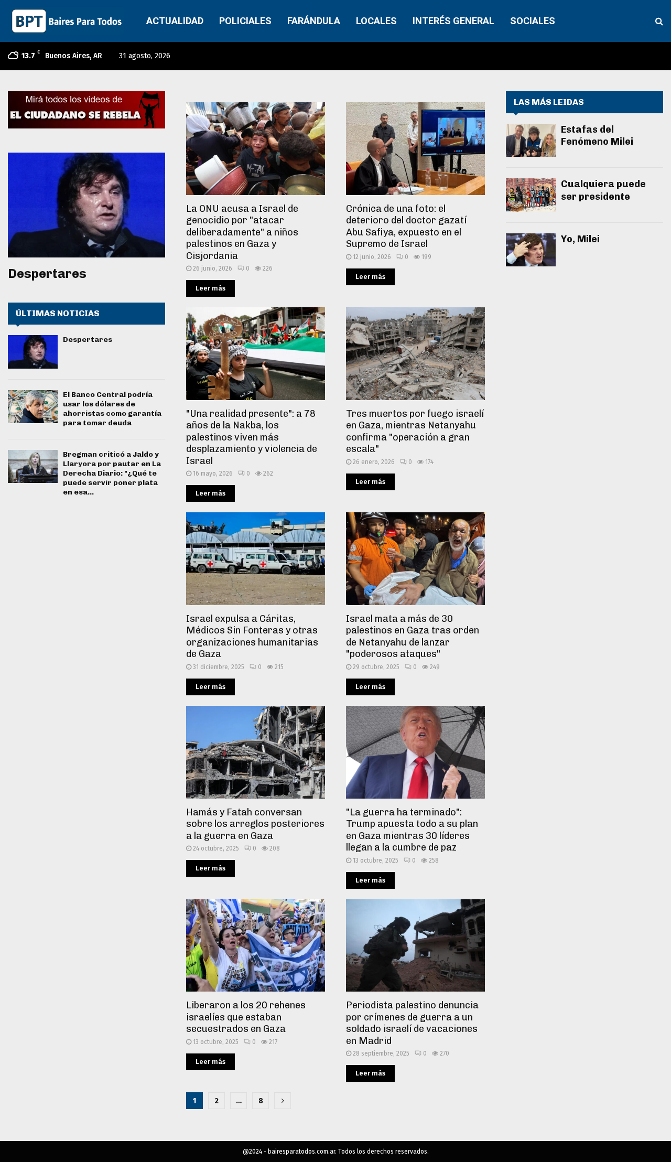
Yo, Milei (580, 239)
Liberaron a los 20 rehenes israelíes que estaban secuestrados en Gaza (246, 1017)
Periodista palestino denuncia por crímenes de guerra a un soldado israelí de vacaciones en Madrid (412, 1023)
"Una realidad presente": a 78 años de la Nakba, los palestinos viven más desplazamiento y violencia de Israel (251, 437)
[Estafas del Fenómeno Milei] (531, 140)
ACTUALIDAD (174, 20)
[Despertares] (86, 205)
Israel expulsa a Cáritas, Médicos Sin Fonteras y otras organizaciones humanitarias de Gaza (252, 636)
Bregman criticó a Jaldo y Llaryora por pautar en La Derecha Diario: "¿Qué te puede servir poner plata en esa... (112, 473)
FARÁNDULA (313, 20)
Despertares (47, 273)
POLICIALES (245, 20)
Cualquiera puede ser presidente (603, 190)
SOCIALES (532, 20)
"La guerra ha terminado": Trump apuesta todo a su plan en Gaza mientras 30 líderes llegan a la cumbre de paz (412, 830)
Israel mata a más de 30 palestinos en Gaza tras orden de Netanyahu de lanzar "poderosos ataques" (412, 636)
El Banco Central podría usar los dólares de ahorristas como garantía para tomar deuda (112, 409)
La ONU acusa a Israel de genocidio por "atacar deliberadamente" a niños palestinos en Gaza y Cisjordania (242, 232)
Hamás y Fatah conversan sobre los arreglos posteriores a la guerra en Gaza (255, 824)
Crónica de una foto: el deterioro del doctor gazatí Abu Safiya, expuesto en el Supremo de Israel (406, 226)
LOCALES (376, 20)
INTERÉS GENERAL (453, 20)
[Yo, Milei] (531, 249)
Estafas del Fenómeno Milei (597, 135)
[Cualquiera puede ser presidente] (531, 194)
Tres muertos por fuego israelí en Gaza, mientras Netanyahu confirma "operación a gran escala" (415, 431)
